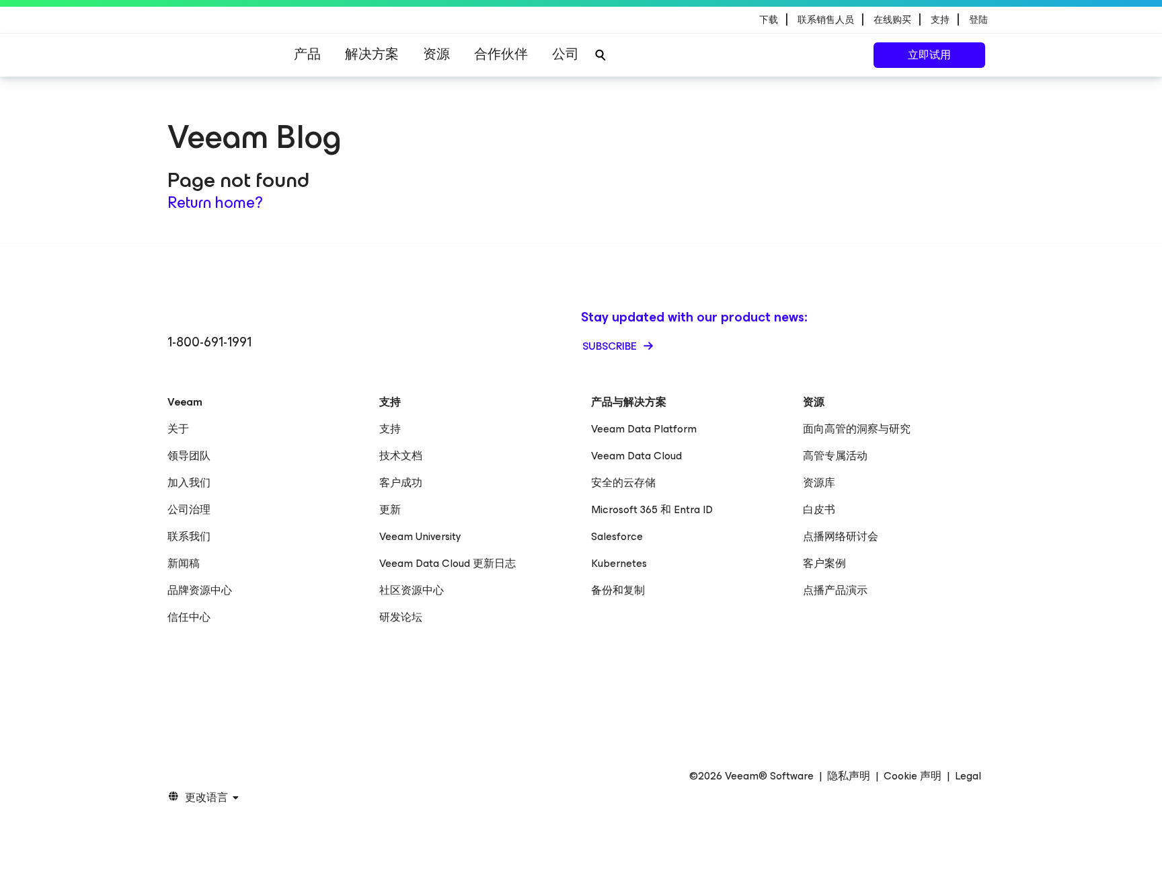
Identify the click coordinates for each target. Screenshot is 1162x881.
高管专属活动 (835, 456)
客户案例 (824, 563)
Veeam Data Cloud (636, 456)
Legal (968, 776)
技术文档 (400, 456)
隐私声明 (848, 776)
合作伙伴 (501, 54)
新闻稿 (183, 563)
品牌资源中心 (199, 590)
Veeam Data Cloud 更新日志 (447, 563)
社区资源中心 (411, 590)
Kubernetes (619, 563)
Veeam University (420, 536)
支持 (390, 429)
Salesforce (617, 536)
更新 (390, 509)
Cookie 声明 (912, 776)
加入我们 (188, 482)
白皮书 (819, 509)
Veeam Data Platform (644, 429)
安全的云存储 (623, 482)
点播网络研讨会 (840, 536)
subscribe (611, 346)
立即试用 (929, 55)
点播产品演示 (835, 590)
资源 (436, 54)
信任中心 (188, 617)
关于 (178, 429)
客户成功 (400, 482)
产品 (307, 54)
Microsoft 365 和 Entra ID (652, 509)
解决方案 (372, 54)
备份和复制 (618, 590)
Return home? (215, 202)
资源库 (819, 482)
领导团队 (188, 456)
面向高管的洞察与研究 (857, 429)
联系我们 (188, 536)
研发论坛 (400, 617)
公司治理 (188, 509)
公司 (565, 54)
